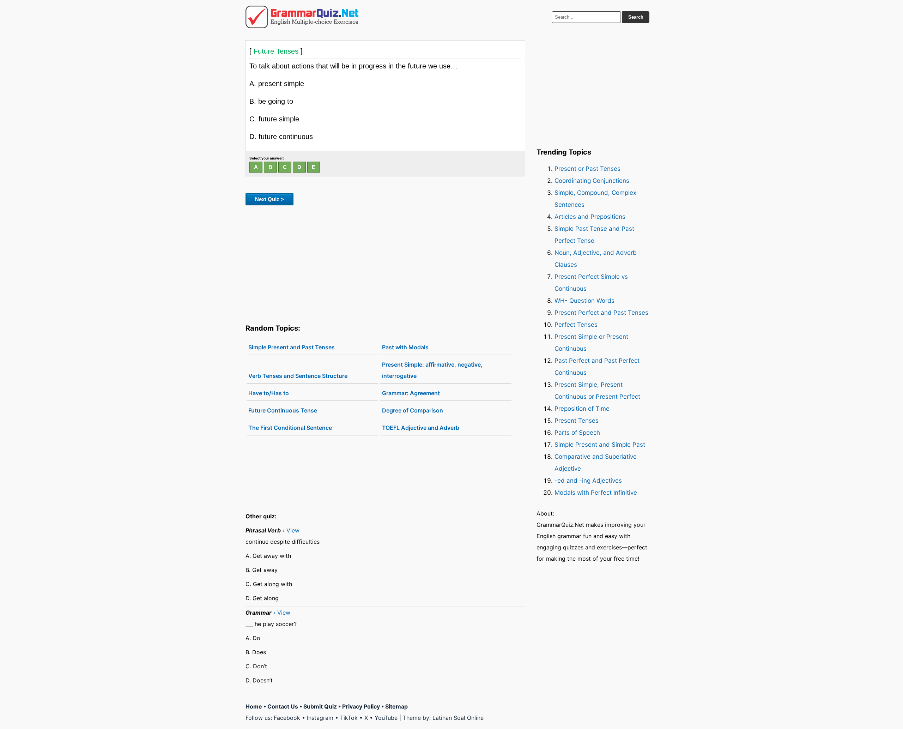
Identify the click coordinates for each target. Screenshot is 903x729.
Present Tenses (576, 420)
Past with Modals (405, 347)
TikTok (349, 717)
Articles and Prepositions (589, 216)
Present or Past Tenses (587, 168)
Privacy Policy (361, 706)
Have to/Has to (268, 393)
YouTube (386, 717)
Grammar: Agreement (411, 393)
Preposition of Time (582, 408)
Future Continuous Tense (282, 410)
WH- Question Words (584, 300)
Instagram (320, 717)
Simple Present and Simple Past (599, 444)
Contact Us (282, 706)
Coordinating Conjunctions (591, 180)
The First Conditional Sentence (290, 427)
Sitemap (396, 706)
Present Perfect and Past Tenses (601, 312)
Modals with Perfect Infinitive (595, 492)
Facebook (287, 717)
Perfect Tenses (576, 324)
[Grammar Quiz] (302, 17)
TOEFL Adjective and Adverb (420, 427)
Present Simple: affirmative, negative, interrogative (432, 370)
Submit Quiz (320, 706)
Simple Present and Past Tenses (291, 347)
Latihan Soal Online (458, 717)
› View (291, 530)
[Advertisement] (385, 263)
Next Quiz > (269, 199)
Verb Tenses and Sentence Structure (297, 375)
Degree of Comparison (412, 410)
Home (254, 706)
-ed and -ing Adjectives (588, 480)
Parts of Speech (577, 432)
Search (635, 17)
